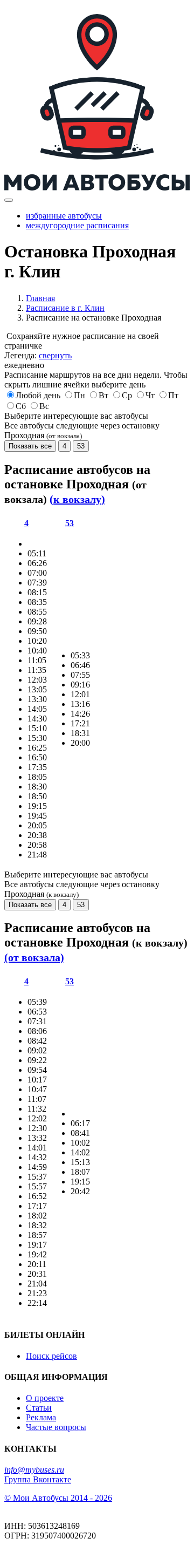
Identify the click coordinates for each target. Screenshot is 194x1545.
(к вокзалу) (77, 499)
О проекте (45, 1398)
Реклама (41, 1417)
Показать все (30, 446)
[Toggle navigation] (8, 200)
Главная (40, 298)
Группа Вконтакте (37, 1479)
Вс (44, 406)
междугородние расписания (77, 225)
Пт (173, 395)
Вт (103, 395)
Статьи (39, 1407)
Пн (79, 395)
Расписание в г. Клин (65, 307)
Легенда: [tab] (38, 355)
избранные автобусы (64, 215)
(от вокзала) (34, 957)
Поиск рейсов (51, 1355)
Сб (21, 406)
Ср (127, 395)
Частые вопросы (56, 1427)
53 (81, 446)
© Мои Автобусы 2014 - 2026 (58, 1497)
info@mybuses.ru (34, 1469)
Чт (150, 395)
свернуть (55, 355)
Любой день (38, 395)
